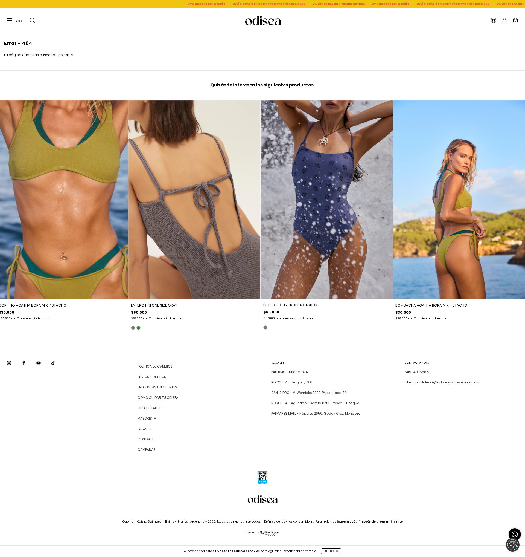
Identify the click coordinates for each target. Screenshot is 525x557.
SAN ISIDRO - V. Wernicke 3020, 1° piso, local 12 (308, 392)
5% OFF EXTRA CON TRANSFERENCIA (272, 4)
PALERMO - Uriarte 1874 (289, 372)
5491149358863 (417, 372)
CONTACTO (147, 439)
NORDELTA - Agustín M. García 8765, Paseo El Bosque (315, 403)
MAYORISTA (147, 418)
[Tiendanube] (263, 534)
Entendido (331, 551)
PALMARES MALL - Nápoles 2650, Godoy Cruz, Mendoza (316, 413)
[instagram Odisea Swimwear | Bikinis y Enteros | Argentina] (9, 363)
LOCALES (144, 428)
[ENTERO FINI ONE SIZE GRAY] (133, 328)
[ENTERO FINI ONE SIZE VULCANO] (138, 328)
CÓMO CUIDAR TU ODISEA (158, 397)
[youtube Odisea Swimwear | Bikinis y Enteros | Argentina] (39, 363)
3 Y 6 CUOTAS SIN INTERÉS (140, 4)
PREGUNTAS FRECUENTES (157, 387)
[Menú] (15, 21)
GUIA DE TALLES (150, 408)
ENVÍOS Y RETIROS (152, 376)
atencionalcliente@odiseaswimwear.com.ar (442, 382)
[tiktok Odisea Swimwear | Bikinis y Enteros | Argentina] (53, 363)
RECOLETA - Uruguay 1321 (291, 382)
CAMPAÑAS (147, 449)
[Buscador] (32, 21)
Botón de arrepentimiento (382, 522)
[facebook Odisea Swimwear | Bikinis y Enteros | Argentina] (24, 363)
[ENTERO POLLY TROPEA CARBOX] (265, 327)
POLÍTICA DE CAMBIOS (155, 366)
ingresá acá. (347, 522)
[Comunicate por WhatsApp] (515, 534)
